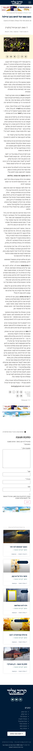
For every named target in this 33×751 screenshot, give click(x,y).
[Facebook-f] (20, 699)
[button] (30, 2)
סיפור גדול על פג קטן (19, 576)
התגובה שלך (25, 448)
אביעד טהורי (23, 724)
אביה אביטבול (22, 721)
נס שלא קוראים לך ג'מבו (18, 635)
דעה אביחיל (24, 400)
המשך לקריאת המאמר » (20, 550)
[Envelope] (12, 699)
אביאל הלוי (23, 716)
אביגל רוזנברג (22, 719)
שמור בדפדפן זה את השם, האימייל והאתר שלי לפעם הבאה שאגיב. (16, 497)
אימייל (27, 479)
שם (28, 471)
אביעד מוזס (23, 726)
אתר (29, 486)
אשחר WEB (20, 745)
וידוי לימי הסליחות (20, 605)
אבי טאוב (24, 712)
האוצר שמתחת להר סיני (18, 547)
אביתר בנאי (23, 728)
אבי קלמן (24, 714)
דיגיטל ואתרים (13, 745)
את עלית (26, 13)
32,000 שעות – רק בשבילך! (17, 664)
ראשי (30, 13)
